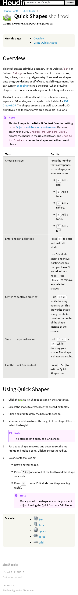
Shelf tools (29, 11)
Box (40, 519)
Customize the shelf (12, 577)
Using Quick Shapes (45, 42)
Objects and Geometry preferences (36, 127)
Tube (41, 525)
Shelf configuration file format (18, 590)
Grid (41, 542)
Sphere (42, 531)
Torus (41, 536)
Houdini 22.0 (10, 11)
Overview (39, 38)
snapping (22, 85)
